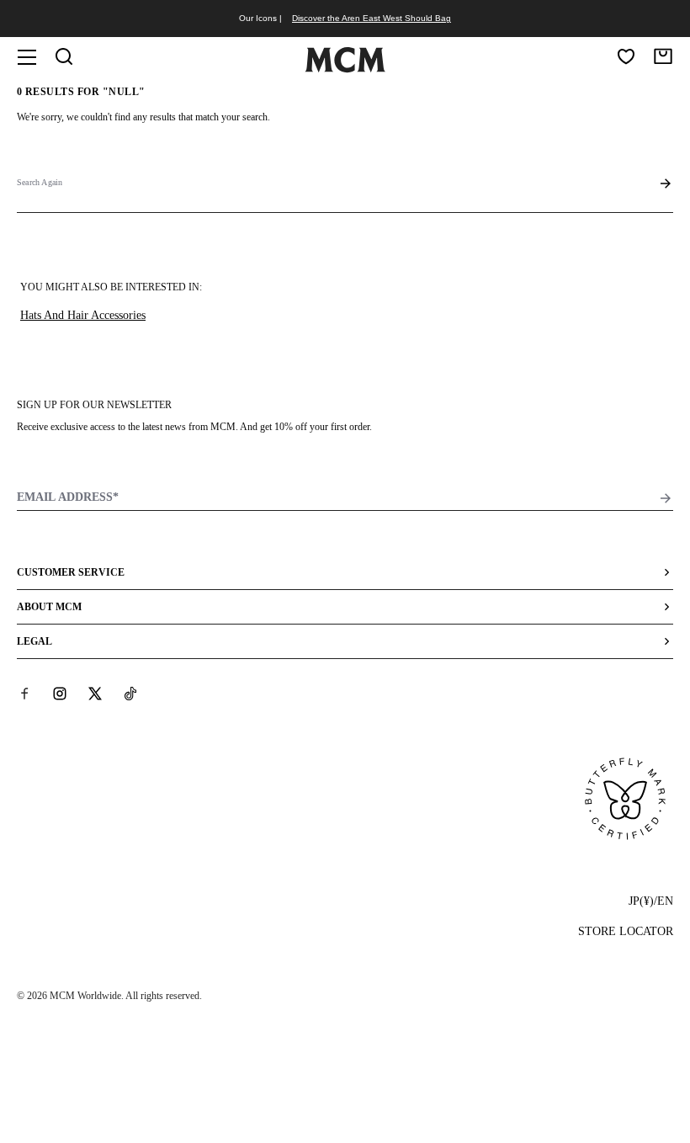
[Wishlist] (626, 56)
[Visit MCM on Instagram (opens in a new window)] (59, 693)
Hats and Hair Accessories (83, 315)
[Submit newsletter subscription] (665, 498)
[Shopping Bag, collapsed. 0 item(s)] (663, 56)
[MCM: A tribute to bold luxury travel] (345, 69)
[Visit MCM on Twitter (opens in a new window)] (95, 693)
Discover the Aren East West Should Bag (371, 18)
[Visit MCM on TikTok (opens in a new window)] (130, 693)
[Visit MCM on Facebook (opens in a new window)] (24, 693)
